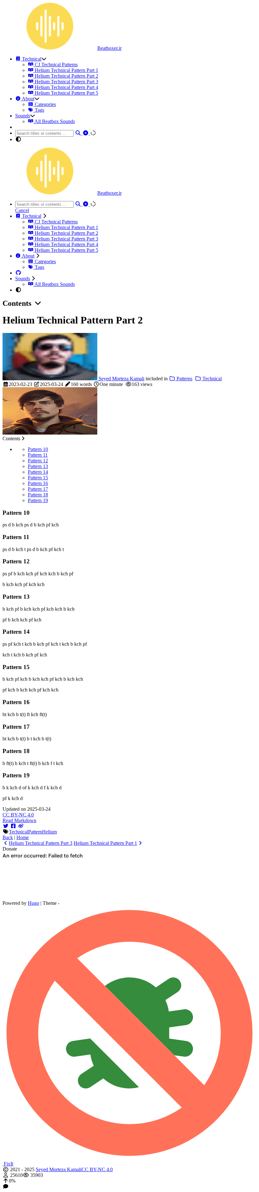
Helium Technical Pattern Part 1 (65, 70)
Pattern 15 (38, 477)
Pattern (35, 831)
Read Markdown (19, 820)
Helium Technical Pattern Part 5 (65, 93)
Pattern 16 (38, 483)
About (27, 98)
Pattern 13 (38, 466)
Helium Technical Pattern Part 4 (65, 87)
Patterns (183, 378)
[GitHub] (18, 273)
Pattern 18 (38, 494)
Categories (44, 104)
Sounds (22, 115)
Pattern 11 (38, 455)
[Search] (78, 133)
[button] (129, 1181)
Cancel (22, 210)
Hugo (33, 903)
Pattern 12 (38, 460)
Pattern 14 (38, 472)
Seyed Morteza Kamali (120, 378)
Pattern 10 (38, 449)
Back (8, 837)
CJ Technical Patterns (55, 64)
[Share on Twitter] (6, 826)
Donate (10, 848)
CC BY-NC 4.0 (18, 814)
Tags (38, 110)
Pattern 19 (38, 500)
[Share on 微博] (21, 826)
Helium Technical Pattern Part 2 (65, 76)
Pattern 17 (38, 489)
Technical (31, 59)
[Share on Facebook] (13, 826)
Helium (49, 831)
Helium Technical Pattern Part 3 (65, 81)
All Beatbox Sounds (54, 121)
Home (22, 837)
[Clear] (86, 133)
